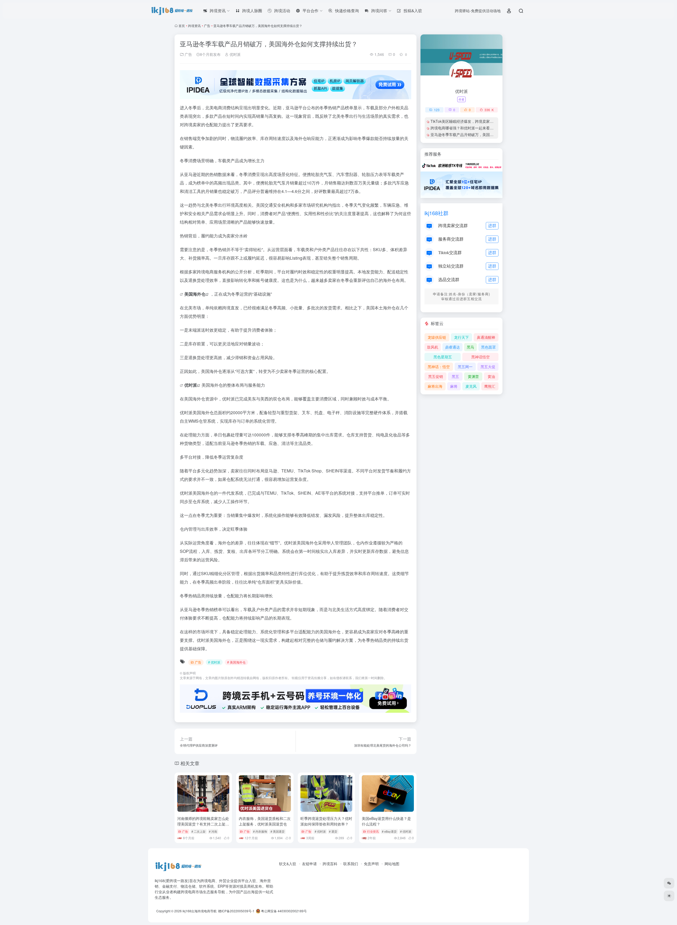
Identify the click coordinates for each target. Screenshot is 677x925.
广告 (207, 25)
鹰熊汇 (489, 386)
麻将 (454, 386)
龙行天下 (461, 337)
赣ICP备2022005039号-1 (235, 911)
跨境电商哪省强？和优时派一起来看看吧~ (465, 127)
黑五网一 (465, 366)
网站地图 (392, 863)
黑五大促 (488, 366)
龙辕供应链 (437, 337)
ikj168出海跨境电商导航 (199, 911)
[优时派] (182, 385)
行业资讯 (373, 831)
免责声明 (371, 863)
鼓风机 (432, 347)
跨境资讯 (194, 25)
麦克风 (471, 386)
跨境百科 (330, 863)
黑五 (455, 376)
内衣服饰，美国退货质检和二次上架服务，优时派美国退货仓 (265, 821)
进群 (492, 225)
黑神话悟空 (480, 356)
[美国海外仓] (182, 294)
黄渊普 (473, 376)
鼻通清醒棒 (486, 337)
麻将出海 (435, 386)
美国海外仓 (194, 294)
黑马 (470, 347)
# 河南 (213, 831)
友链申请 (309, 863)
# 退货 (333, 831)
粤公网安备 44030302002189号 (283, 911)
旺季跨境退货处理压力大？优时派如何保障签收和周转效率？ (326, 821)
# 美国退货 (278, 831)
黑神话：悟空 (439, 366)
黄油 (491, 376)
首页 (182, 25)
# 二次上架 (198, 831)
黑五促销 (435, 376)
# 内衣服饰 (260, 831)
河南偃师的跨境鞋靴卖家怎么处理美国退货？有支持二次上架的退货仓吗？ (203, 824)
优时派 (234, 54)
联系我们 (350, 863)
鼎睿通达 (452, 347)
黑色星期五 (442, 356)
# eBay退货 (389, 831)
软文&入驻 (287, 863)
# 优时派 (214, 662)
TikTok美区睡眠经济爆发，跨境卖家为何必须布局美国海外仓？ (482, 121)
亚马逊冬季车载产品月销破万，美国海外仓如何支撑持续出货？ (482, 134)
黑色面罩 (488, 347)
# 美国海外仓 (236, 662)
